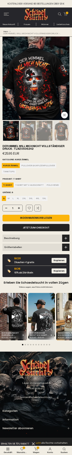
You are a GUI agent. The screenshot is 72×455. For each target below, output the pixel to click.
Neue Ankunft (9, 24)
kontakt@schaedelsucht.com (36, 397)
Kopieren (59, 260)
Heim (5, 32)
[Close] (33, 443)
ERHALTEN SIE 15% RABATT (15, 443)
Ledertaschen (63, 24)
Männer (45, 24)
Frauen (27, 24)
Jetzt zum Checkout (36, 227)
